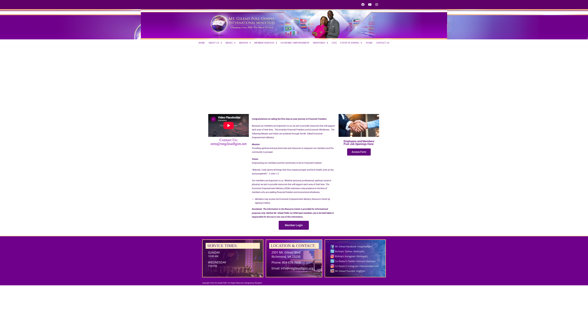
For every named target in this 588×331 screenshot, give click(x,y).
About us (213, 43)
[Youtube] (370, 5)
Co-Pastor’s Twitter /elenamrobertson (355, 261)
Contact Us (382, 43)
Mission (243, 43)
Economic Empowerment (295, 43)
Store (369, 43)
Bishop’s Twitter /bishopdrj (349, 251)
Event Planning (349, 43)
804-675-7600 (291, 262)
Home (202, 43)
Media (229, 43)
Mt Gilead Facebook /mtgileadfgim (353, 246)
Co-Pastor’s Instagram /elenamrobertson (357, 266)
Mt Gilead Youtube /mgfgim (350, 270)
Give (334, 43)
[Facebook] (363, 5)
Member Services (264, 43)
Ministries (319, 43)
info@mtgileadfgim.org (297, 268)
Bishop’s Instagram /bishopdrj (351, 256)
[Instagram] (377, 5)
